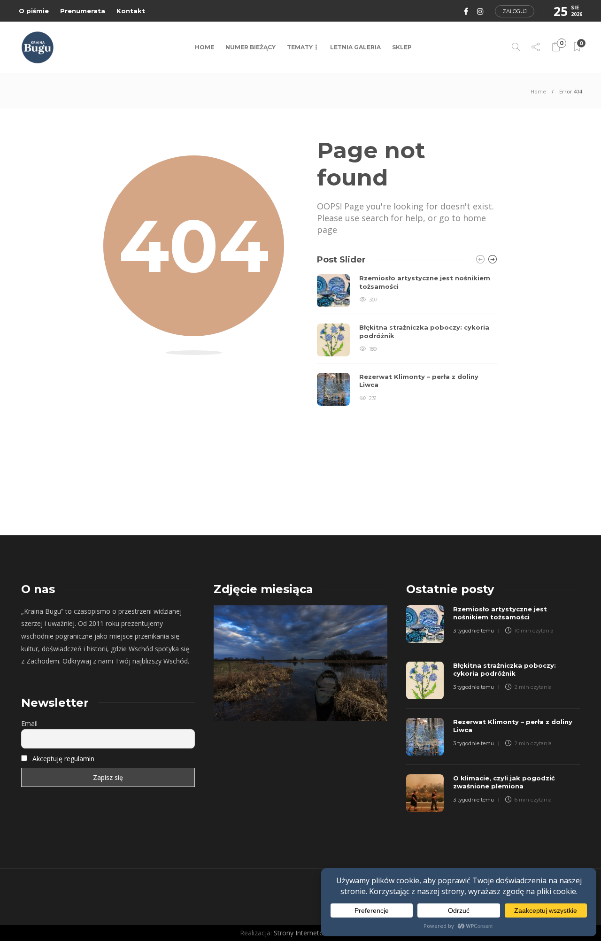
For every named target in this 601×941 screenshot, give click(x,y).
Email (29, 723)
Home (204, 47)
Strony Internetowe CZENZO (317, 932)
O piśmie (34, 11)
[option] (407, 340)
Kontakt (130, 11)
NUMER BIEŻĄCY (250, 47)
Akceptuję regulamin (63, 758)
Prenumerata (82, 11)
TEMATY (300, 47)
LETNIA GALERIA (355, 47)
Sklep (402, 47)
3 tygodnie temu (473, 630)
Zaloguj (514, 11)
